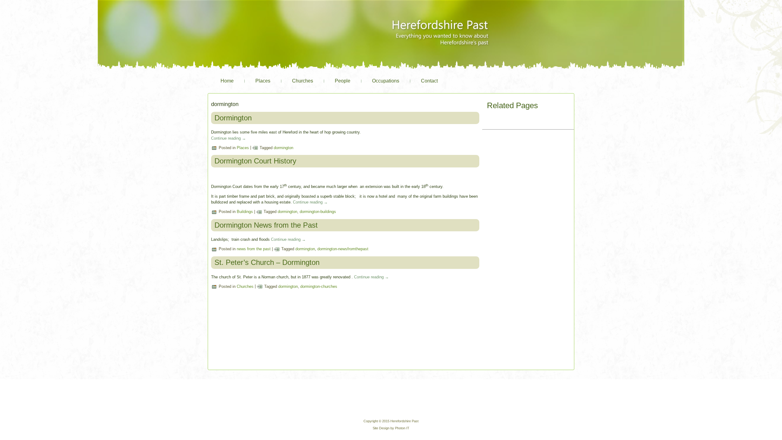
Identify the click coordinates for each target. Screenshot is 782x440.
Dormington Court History (255, 161)
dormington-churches (318, 286)
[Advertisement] (528, 170)
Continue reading (228, 138)
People (342, 80)
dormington (283, 147)
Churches (302, 80)
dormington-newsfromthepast (342, 249)
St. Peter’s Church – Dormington (267, 262)
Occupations (385, 80)
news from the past (254, 249)
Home (227, 80)
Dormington (233, 118)
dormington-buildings (318, 211)
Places (262, 80)
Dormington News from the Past (266, 225)
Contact (429, 80)
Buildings (245, 211)
